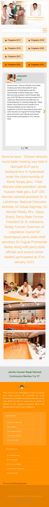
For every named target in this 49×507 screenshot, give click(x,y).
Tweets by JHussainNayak (14, 483)
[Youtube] (31, 501)
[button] (45, 30)
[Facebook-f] (22, 501)
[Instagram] (27, 501)
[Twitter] (17, 501)
